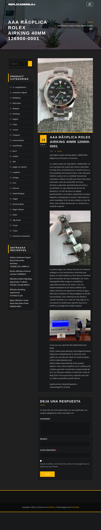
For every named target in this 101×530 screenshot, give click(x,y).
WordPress (51, 507)
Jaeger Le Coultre (20, 167)
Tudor (15, 231)
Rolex (15, 215)
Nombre (44, 439)
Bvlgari (15, 119)
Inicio (91, 22)
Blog (60, 151)
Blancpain (17, 103)
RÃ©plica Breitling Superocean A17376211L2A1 (17, 292)
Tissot (15, 225)
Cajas (15, 124)
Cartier (15, 130)
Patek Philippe (18, 193)
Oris (14, 183)
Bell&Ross (17, 98)
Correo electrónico (48, 450)
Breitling (16, 114)
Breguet (16, 108)
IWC (14, 161)
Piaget (15, 199)
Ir (30, 64)
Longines (16, 172)
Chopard (16, 135)
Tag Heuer (17, 220)
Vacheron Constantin (21, 236)
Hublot (15, 156)
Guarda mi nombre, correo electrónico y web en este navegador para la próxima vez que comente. (64, 465)
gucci (15, 151)
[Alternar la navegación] (90, 4)
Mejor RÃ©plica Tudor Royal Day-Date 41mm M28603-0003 (19, 303)
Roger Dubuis (18, 209)
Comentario (45, 419)
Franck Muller (18, 140)
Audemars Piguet (20, 92)
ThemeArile (75, 507)
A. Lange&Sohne (19, 87)
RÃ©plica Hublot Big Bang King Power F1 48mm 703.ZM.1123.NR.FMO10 (21, 282)
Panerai (16, 188)
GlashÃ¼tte (17, 145)
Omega (16, 177)
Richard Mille (18, 204)
